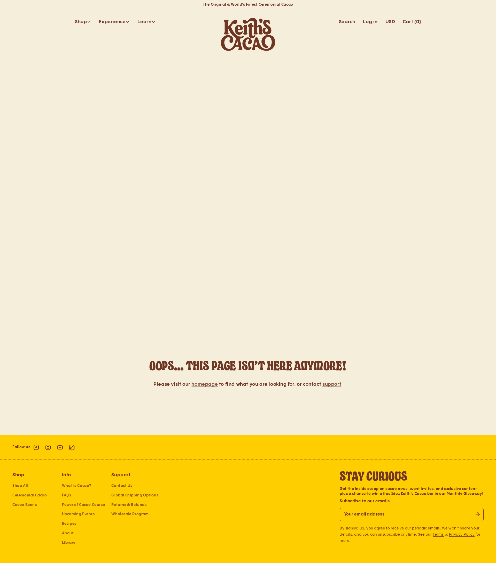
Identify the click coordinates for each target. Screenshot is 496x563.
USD (390, 21)
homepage (204, 384)
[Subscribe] (477, 514)
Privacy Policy (462, 534)
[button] (83, 22)
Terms (438, 534)
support (331, 384)
